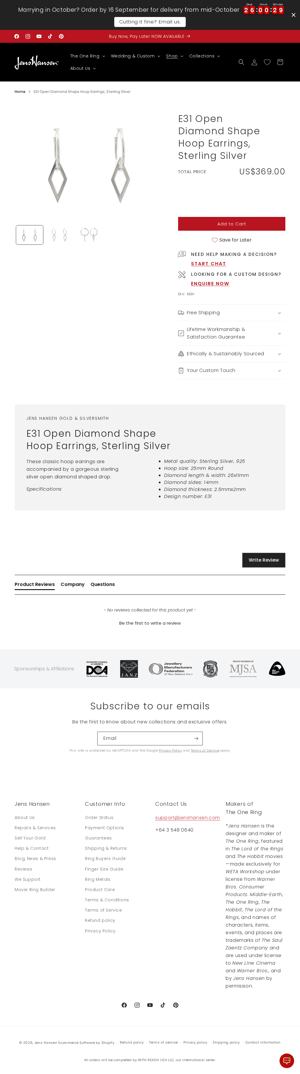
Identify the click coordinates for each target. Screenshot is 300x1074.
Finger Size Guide (104, 869)
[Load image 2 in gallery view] (59, 234)
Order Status (99, 817)
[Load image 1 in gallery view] (29, 234)
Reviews (23, 869)
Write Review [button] (264, 560)
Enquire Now (210, 283)
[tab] (35, 585)
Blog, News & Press (35, 858)
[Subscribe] (196, 738)
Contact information (263, 1042)
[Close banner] (293, 14)
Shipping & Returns (106, 848)
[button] (87, 56)
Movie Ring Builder (35, 890)
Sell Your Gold (30, 838)
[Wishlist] (267, 62)
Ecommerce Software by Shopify (86, 1042)
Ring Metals (98, 879)
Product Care (100, 890)
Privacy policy (195, 1042)
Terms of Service (205, 750)
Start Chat (208, 263)
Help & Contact (32, 848)
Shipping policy (226, 1042)
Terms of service (163, 1042)
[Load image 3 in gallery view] (89, 234)
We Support (28, 879)
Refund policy (100, 920)
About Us (25, 817)
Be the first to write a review (150, 623)
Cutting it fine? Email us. (150, 21)
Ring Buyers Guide (105, 858)
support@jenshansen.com (187, 817)
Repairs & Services (35, 828)
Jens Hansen (46, 1042)
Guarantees (98, 838)
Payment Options (104, 828)
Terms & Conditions (107, 900)
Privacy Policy (170, 750)
